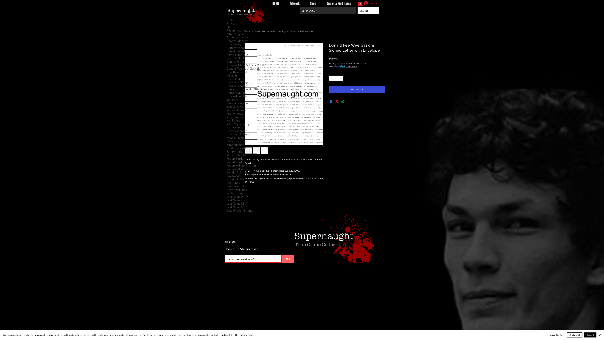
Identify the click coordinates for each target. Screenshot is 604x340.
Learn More (351, 66)
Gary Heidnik (235, 79)
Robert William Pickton (241, 165)
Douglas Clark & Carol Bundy (241, 65)
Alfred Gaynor (235, 34)
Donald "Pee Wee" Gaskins (241, 68)
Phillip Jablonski (237, 148)
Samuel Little (235, 179)
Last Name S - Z (236, 207)
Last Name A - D (237, 196)
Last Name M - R (237, 203)
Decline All (574, 335)
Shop (229, 27)
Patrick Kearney (236, 141)
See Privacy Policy (244, 335)
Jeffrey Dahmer (236, 110)
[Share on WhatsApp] (343, 101)
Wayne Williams (236, 189)
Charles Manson (237, 40)
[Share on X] (349, 101)
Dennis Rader (235, 61)
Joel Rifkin (233, 120)
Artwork (231, 23)
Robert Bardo (235, 158)
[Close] (600, 334)
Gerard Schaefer (237, 86)
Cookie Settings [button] (556, 335)
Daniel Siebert (235, 51)
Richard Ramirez (237, 155)
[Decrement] (331, 78)
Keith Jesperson (236, 131)
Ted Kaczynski (235, 186)
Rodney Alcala (235, 169)
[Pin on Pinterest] (337, 101)
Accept (590, 335)
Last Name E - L (236, 200)
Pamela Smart (235, 137)
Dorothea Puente (237, 72)
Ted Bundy (233, 182)
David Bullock (235, 58)
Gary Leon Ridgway (239, 82)
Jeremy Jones (234, 113)
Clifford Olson (236, 47)
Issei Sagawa (234, 106)
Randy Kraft (234, 151)
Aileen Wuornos (236, 30)
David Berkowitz (237, 54)
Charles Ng (233, 44)
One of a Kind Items (239, 210)
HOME (230, 20)
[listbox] (368, 10)
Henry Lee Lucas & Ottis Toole (241, 89)
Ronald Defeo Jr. (236, 172)
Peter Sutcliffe (235, 144)
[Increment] (341, 78)
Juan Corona (234, 127)
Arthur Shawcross (238, 37)
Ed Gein (231, 75)
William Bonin (235, 193)
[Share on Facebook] (331, 101)
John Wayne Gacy (237, 124)
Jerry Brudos (234, 117)
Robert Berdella (236, 162)
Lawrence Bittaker (238, 134)
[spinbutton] (336, 78)
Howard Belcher (236, 96)
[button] (360, 3)
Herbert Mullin (236, 92)
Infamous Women (237, 103)
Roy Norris (233, 176)
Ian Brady (232, 99)
